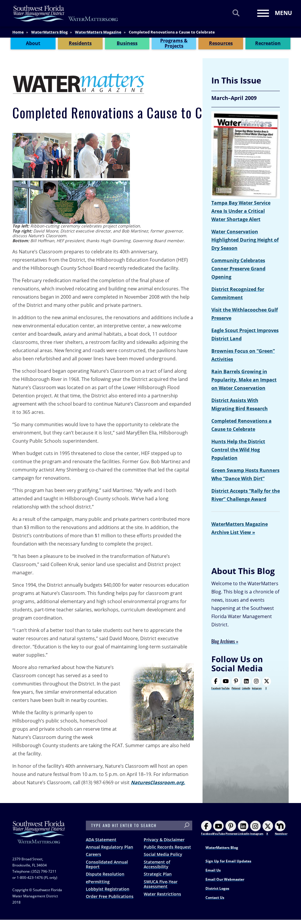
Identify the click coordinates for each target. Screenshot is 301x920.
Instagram (257, 688)
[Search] (236, 12)
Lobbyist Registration (107, 889)
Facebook (216, 688)
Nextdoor (281, 834)
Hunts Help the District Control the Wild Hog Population (238, 449)
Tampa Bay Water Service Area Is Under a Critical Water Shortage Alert (240, 211)
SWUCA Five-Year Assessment (161, 884)
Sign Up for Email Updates (228, 861)
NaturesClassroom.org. (158, 782)
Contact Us (214, 897)
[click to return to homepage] (38, 837)
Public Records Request (167, 847)
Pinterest (236, 688)
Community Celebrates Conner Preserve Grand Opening (238, 268)
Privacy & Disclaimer (164, 839)
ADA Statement (101, 839)
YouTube (225, 688)
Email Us (213, 870)
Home (18, 32)
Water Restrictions (162, 894)
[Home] (66, 13)
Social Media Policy (163, 854)
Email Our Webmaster (224, 879)
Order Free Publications (109, 896)
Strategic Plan (158, 874)
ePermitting (98, 881)
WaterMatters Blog (49, 32)
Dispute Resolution (105, 874)
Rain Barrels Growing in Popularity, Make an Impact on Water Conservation (244, 379)
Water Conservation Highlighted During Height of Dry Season (245, 239)
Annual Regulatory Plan (109, 847)
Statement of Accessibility (157, 864)
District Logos (217, 888)
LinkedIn (246, 688)
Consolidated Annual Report (107, 864)
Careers (93, 854)
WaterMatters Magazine (98, 32)
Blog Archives (223, 641)
